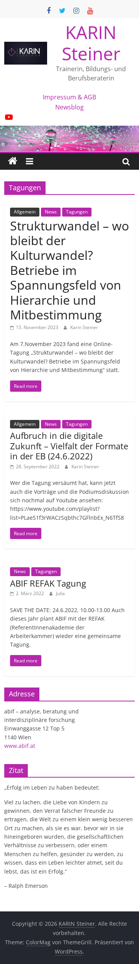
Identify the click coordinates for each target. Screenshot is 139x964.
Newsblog (69, 107)
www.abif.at (19, 745)
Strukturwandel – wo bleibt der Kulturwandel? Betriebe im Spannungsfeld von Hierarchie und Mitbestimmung (69, 270)
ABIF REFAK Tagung (48, 583)
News (51, 211)
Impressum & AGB (69, 97)
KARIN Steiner (91, 42)
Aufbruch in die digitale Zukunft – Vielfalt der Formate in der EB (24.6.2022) (69, 446)
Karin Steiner (84, 327)
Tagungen (77, 211)
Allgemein (25, 211)
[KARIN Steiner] (12, 161)
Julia (60, 593)
